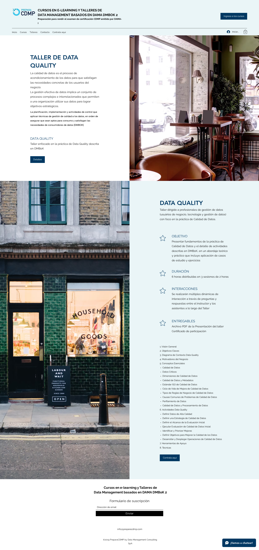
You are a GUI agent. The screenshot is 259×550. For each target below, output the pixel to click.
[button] (23, 32)
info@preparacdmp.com (129, 529)
